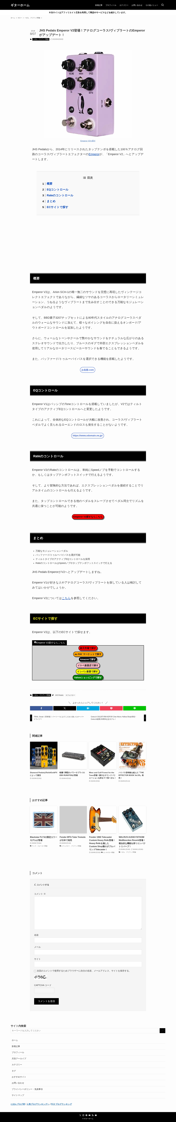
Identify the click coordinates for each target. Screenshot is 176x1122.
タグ (14, 1071)
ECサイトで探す (57, 207)
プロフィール (18, 1052)
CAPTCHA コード (42, 985)
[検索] (162, 1030)
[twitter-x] (80, 1115)
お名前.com (87, 370)
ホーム (15, 1040)
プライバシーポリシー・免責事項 (27, 1089)
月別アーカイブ (19, 1058)
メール (37, 947)
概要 (49, 183)
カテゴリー (17, 1065)
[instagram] (83, 1115)
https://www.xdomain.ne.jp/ (88, 435)
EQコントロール (58, 189)
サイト (37, 959)
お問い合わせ (18, 1083)
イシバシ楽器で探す (87, 671)
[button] (41, 708)
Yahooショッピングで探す (88, 677)
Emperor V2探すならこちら (88, 516)
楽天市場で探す (88, 648)
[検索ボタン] (162, 5)
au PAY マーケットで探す (88, 654)
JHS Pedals (59, 695)
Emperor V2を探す (88, 141)
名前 (36, 935)
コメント (40, 894)
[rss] (92, 1115)
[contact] (96, 1115)
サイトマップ (18, 1095)
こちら (66, 598)
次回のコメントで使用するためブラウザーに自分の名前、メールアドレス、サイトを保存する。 (84, 970)
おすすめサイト (19, 1077)
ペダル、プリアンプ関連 (41, 39)
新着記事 (16, 1046)
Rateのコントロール (60, 195)
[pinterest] (86, 1115)
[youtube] (89, 1115)
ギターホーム (20, 5)
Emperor (94, 154)
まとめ (51, 201)
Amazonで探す (88, 659)
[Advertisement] (88, 243)
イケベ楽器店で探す (88, 665)
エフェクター (70, 695)
